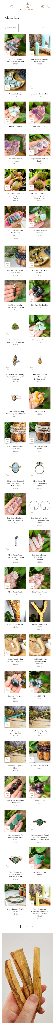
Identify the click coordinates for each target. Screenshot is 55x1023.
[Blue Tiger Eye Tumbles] (39, 291)
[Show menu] (6, 7)
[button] (12, 7)
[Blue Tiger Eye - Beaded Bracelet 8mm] (15, 257)
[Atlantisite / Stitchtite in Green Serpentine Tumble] (15, 180)
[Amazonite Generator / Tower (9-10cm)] (39, 45)
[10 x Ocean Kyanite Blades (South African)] (15, 45)
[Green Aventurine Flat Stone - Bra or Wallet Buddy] (15, 821)
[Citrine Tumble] (39, 398)
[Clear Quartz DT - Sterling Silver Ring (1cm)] (39, 467)
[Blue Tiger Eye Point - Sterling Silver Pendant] (15, 291)
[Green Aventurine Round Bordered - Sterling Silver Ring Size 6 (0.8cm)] (39, 821)
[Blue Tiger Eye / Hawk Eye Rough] (39, 257)
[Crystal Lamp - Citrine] (15, 611)
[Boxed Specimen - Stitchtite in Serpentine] (15, 326)
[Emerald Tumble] (39, 682)
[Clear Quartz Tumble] (39, 578)
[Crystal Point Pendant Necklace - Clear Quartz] (15, 645)
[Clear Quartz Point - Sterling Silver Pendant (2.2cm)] (15, 541)
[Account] (43, 7)
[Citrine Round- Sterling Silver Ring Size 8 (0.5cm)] (15, 398)
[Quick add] (7, 53)
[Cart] (48, 7)
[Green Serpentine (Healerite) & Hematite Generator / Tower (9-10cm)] (39, 895)
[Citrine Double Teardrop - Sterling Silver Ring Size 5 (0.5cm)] (15, 361)
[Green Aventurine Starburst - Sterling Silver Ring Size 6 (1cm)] (15, 858)
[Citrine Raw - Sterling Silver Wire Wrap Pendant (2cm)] (39, 361)
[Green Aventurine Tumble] (39, 858)
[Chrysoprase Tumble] (39, 326)
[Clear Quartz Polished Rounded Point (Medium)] (39, 541)
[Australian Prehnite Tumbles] (39, 217)
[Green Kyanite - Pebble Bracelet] (15, 895)
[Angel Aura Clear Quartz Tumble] (39, 145)
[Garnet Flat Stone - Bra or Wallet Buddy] (15, 787)
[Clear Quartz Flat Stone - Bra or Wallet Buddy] (15, 504)
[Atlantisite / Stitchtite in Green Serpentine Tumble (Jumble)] (39, 180)
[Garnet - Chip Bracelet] (39, 752)
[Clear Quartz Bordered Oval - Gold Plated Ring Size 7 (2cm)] (15, 467)
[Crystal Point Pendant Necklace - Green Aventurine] (39, 645)
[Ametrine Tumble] (39, 112)
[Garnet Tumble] (39, 787)
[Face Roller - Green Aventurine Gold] (15, 717)
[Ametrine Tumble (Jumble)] (15, 145)
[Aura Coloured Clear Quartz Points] (15, 217)
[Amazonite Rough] (15, 80)
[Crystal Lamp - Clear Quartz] (39, 611)
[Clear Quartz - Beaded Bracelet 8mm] (15, 433)
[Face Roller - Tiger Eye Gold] (39, 717)
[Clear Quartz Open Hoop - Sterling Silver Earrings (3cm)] (39, 504)
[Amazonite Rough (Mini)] (39, 80)
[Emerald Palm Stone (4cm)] (15, 682)
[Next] (43, 926)
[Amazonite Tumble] (15, 112)
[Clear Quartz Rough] (15, 578)
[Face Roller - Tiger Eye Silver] (15, 752)
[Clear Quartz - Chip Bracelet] (39, 433)
